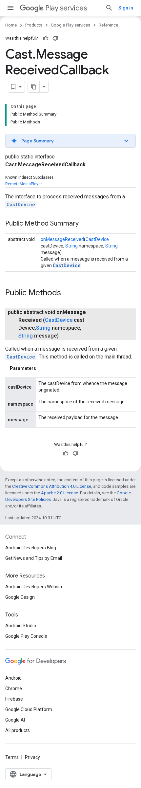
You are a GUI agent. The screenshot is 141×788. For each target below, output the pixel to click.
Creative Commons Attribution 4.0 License (51, 486)
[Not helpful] (55, 38)
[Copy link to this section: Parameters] (42, 368)
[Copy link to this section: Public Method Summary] (85, 224)
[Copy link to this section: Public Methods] (67, 293)
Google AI (15, 720)
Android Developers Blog (30, 547)
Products (33, 25)
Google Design (20, 597)
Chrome (13, 688)
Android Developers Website (34, 586)
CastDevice (21, 204)
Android (13, 678)
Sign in (125, 7)
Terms (12, 757)
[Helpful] (45, 38)
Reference (108, 25)
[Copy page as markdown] (34, 86)
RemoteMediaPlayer (23, 184)
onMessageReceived (62, 239)
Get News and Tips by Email (33, 558)
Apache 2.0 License (59, 492)
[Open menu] (10, 8)
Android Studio (20, 625)
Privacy (32, 757)
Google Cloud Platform (28, 709)
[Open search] (109, 8)
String (71, 245)
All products (17, 730)
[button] (70, 140)
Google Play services (70, 25)
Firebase (14, 699)
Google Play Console (26, 636)
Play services (66, 8)
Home (11, 25)
